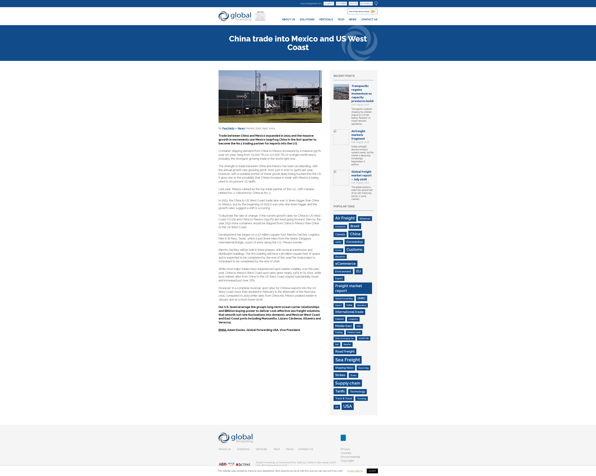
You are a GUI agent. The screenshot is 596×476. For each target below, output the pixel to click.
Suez (353, 375)
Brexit (354, 226)
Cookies (346, 453)
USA (347, 406)
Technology (357, 391)
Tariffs (340, 391)
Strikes (340, 375)
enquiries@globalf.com (311, 3)
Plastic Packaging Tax (344, 338)
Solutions (243, 449)
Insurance (361, 305)
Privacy (345, 449)
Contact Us (305, 449)
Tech (276, 449)
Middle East (343, 326)
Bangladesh (340, 227)
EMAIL (223, 330)
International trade (349, 312)
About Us (225, 449)
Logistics (353, 319)
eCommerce (345, 264)
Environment (343, 271)
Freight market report (348, 288)
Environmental (350, 456)
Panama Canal (354, 332)
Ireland (339, 318)
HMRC (362, 298)
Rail (337, 344)
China (355, 234)
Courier (338, 250)
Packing (339, 332)
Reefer (347, 344)
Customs (354, 249)
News (241, 128)
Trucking (361, 398)
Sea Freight (347, 359)
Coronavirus (354, 241)
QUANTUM (364, 338)
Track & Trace (343, 398)
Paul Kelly (228, 128)
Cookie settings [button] (355, 470)
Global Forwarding (344, 298)
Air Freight (345, 218)
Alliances (365, 218)
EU (358, 271)
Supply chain (347, 383)
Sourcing (363, 368)
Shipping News (344, 367)
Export (339, 278)
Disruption (340, 256)
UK (336, 407)
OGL (359, 326)
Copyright (347, 460)
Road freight (345, 351)
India (349, 305)
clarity (338, 242)
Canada (340, 234)
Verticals (261, 449)
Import (338, 305)
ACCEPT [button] (372, 471)
